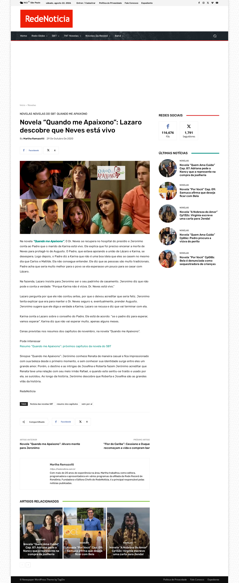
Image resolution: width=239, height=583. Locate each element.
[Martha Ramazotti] (35, 474)
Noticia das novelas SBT (41, 403)
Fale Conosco (197, 579)
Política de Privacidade (175, 579)
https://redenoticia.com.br (62, 469)
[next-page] (28, 564)
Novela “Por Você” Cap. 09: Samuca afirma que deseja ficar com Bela (85, 551)
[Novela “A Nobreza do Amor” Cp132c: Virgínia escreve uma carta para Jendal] (128, 533)
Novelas (32, 105)
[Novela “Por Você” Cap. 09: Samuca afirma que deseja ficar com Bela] (84, 533)
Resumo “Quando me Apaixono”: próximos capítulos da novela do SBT (65, 346)
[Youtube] (217, 3)
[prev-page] (22, 564)
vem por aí (87, 403)
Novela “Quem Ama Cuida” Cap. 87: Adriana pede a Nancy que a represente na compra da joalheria (41, 549)
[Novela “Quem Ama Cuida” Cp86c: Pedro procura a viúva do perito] (168, 236)
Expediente (213, 579)
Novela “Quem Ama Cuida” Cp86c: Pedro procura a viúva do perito (197, 238)
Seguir (189, 124)
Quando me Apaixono (72, 113)
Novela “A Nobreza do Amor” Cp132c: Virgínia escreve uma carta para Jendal (128, 551)
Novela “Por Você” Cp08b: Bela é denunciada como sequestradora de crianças (198, 261)
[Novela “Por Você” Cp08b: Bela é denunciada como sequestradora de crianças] (168, 259)
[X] (208, 3)
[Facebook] (199, 3)
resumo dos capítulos (67, 403)
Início (22, 105)
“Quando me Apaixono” (48, 241)
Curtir (168, 124)
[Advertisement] (119, 71)
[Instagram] (203, 3)
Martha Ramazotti (33, 138)
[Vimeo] (212, 3)
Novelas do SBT (44, 113)
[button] (214, 36)
